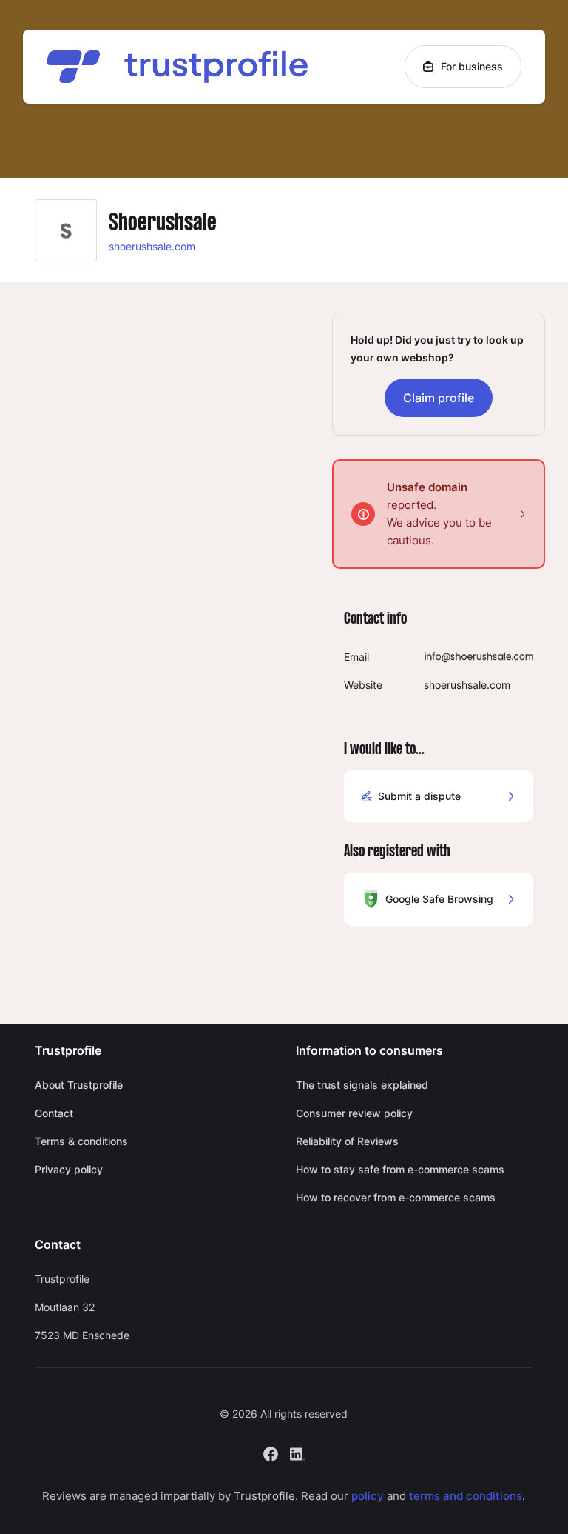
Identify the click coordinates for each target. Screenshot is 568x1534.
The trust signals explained (362, 1084)
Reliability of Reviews (347, 1141)
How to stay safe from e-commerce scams (400, 1169)
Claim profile (438, 397)
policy (367, 1496)
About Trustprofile (79, 1084)
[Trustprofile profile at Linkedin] (297, 1452)
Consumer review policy (354, 1113)
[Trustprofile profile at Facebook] (270, 1452)
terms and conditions (465, 1496)
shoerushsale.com (152, 246)
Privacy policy (69, 1169)
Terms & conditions (81, 1141)
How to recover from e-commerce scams (396, 1197)
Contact (54, 1113)
